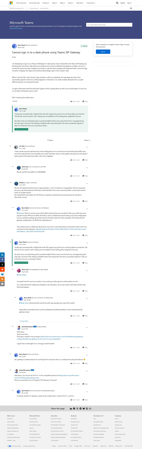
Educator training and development (59, 434)
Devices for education (56, 421)
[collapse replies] (10, 146)
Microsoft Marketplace (99, 434)
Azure (95, 418)
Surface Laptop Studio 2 (12, 425)
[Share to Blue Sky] (84, 408)
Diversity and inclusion (120, 434)
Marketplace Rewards (99, 437)
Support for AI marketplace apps (101, 428)
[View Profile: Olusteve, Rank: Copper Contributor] (16, 184)
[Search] (117, 3)
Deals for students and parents (58, 437)
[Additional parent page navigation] (26, 8)
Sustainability (118, 440)
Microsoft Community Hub (16, 8)
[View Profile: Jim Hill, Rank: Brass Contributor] (16, 147)
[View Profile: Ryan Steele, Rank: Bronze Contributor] (14, 46)
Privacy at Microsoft (119, 428)
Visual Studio (97, 440)
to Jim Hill (42, 167)
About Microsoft (118, 421)
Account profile (33, 418)
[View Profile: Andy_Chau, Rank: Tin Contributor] (19, 271)
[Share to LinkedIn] (71, 408)
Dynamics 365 (74, 425)
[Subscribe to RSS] (87, 408)
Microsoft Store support (35, 425)
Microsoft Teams (34, 8)
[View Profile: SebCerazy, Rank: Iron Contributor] (19, 168)
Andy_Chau (25, 269)
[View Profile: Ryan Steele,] (16, 110)
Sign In (129, 3)
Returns (31, 428)
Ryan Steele (21, 45)
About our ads (118, 446)
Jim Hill (21, 146)
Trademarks (95, 446)
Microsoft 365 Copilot (76, 437)
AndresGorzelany (27, 327)
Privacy (70, 446)
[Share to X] (77, 408)
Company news (118, 425)
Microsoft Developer (98, 421)
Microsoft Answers (16, 28)
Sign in (103, 52)
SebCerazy (25, 167)
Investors (117, 431)
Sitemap (54, 446)
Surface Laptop (10, 421)
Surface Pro (9, 418)
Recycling (111, 446)
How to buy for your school (57, 431)
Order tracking (33, 431)
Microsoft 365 (74, 428)
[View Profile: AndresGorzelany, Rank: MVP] (19, 328)
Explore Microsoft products (13, 437)
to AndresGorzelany (48, 391)
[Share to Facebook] (74, 408)
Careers (116, 418)
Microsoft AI (74, 418)
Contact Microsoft (62, 446)
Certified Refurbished (35, 434)
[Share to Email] (90, 408)
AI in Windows (10, 434)
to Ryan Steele (43, 269)
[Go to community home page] (11, 2)
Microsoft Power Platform (77, 431)
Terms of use (87, 446)
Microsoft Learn (97, 425)
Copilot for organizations (13, 428)
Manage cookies (78, 446)
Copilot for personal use (12, 431)
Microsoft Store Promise (35, 437)
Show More (24, 321)
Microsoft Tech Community (100, 431)
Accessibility (118, 437)
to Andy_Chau (48, 298)
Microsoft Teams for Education (58, 425)
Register (122, 3)
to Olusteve (45, 208)
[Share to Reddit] (81, 408)
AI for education (54, 440)
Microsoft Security (75, 421)
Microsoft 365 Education (56, 428)
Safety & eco (103, 446)
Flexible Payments (34, 440)
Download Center (34, 421)
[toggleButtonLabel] (131, 8)
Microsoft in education (56, 418)
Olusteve (22, 183)
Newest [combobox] (87, 140)
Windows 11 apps (11, 440)
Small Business (74, 440)
